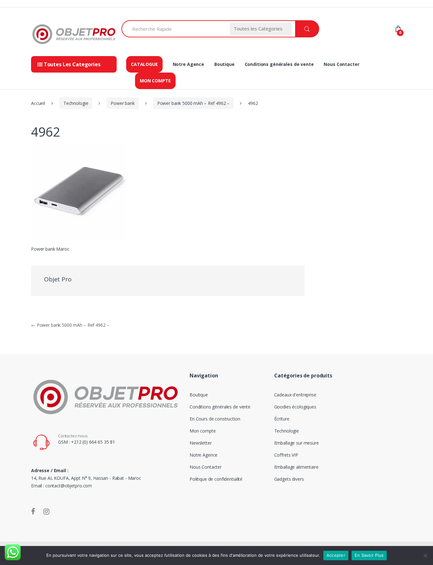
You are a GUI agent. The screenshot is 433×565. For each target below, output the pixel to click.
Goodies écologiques (295, 407)
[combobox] (173, 28)
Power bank (123, 103)
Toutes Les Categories (71, 64)
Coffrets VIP (286, 455)
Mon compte (155, 81)
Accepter (335, 555)
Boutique (224, 64)
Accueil (38, 103)
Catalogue (144, 64)
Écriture (281, 419)
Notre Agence (188, 64)
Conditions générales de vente (279, 64)
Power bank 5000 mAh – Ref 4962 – (193, 103)
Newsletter (201, 443)
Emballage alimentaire (296, 467)
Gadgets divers (289, 479)
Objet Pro (58, 279)
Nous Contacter (341, 64)
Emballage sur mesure (296, 443)
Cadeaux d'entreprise (295, 395)
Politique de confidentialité (216, 479)
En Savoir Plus (369, 555)
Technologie (75, 103)
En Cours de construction (215, 419)
